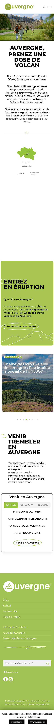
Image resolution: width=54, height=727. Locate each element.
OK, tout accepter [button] (37, 722)
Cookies (15, 704)
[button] (49, 6)
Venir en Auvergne (27, 542)
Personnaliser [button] (16, 722)
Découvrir (24, 243)
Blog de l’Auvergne (14, 632)
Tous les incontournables (20, 326)
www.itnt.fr (35, 701)
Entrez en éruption (14, 627)
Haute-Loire (30, 76)
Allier (10, 76)
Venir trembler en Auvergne (19, 638)
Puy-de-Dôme (11, 617)
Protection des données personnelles (34, 704)
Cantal (17, 76)
